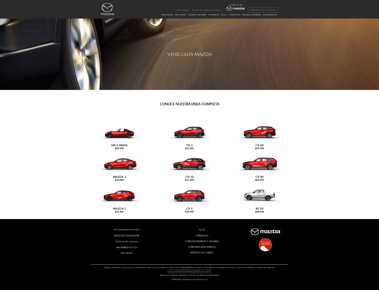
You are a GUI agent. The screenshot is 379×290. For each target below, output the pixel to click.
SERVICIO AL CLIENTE (201, 252)
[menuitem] (235, 7)
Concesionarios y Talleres (202, 241)
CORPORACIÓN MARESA (202, 246)
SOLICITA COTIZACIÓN (126, 235)
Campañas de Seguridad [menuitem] (263, 10)
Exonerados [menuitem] (270, 15)
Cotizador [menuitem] (182, 10)
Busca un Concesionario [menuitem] (206, 10)
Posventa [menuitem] (213, 15)
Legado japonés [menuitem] (197, 15)
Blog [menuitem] (224, 15)
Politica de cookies (203, 271)
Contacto (201, 235)
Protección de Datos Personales (181, 271)
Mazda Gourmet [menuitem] (252, 15)
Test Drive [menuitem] (180, 15)
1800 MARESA (126, 247)
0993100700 (127, 253)
